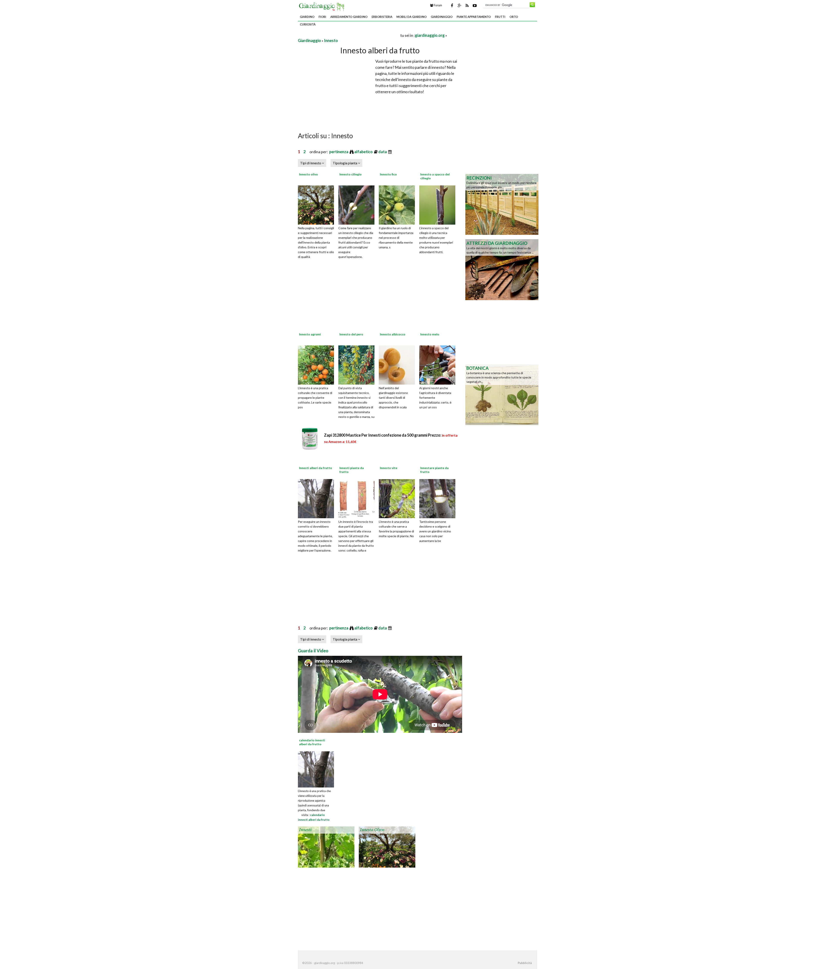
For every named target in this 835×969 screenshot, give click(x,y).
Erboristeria (382, 17)
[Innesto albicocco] (398, 364)
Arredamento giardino (348, 17)
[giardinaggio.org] (322, 6)
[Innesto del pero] (357, 364)
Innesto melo (429, 334)
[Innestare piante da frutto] (438, 498)
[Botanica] (501, 394)
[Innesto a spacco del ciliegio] (438, 204)
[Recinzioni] (501, 204)
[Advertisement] (349, 35)
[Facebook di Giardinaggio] (452, 5)
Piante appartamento (474, 17)
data (382, 151)
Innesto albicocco (392, 334)
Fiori (322, 17)
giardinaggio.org (430, 35)
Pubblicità (525, 963)
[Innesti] (326, 846)
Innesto (331, 40)
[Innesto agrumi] (317, 364)
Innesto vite (388, 468)
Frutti (500, 17)
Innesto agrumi (310, 334)
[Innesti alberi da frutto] (317, 498)
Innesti (305, 830)
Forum (437, 5)
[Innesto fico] (398, 204)
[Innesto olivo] (317, 204)
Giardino (307, 17)
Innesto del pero (351, 334)
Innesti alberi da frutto (315, 468)
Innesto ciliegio (350, 174)
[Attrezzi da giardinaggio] (501, 269)
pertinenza (339, 151)
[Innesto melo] (438, 364)
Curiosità (308, 24)
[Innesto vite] (398, 498)
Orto (513, 17)
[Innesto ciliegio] (357, 204)
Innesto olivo (308, 174)
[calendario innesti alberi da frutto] (316, 769)
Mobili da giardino (411, 17)
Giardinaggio (442, 17)
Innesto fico (388, 174)
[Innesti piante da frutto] (357, 498)
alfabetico (363, 151)
